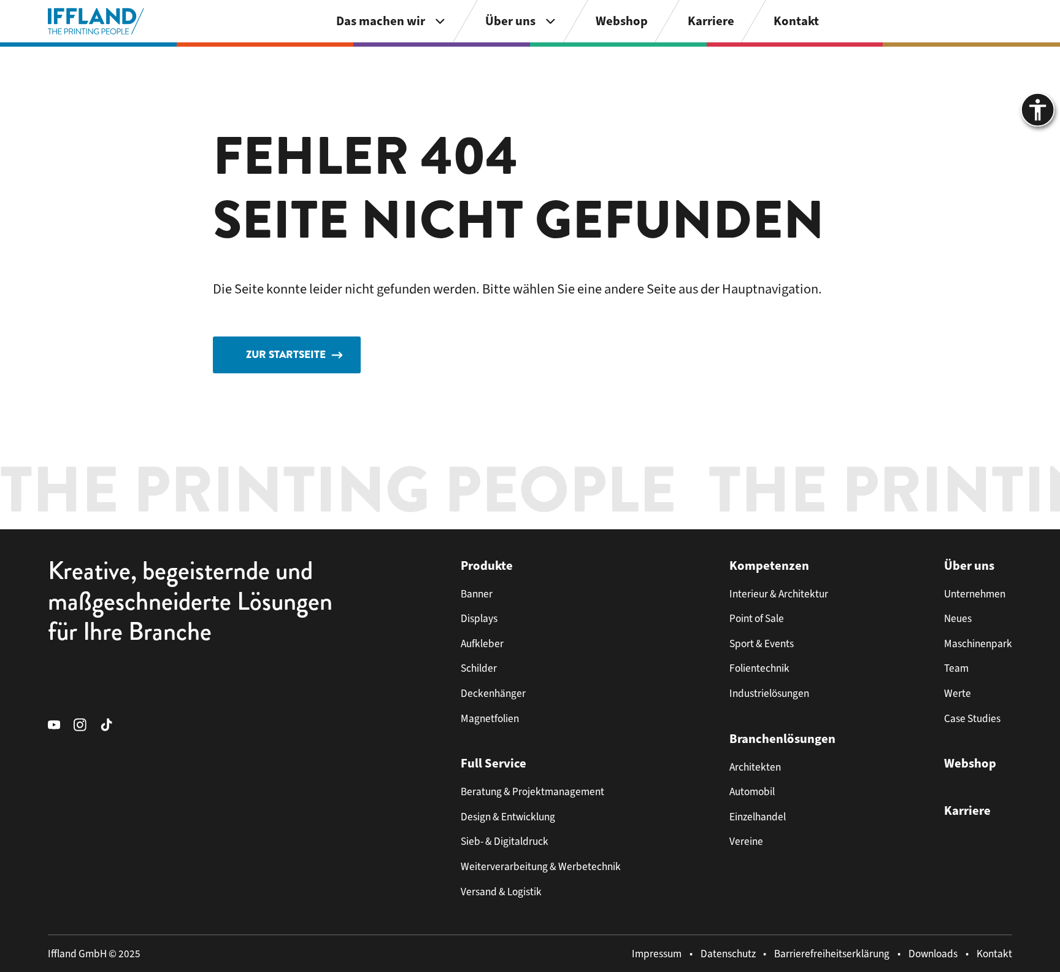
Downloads (933, 953)
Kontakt (994, 953)
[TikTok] (113, 724)
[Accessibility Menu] (1037, 109)
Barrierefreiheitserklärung (831, 953)
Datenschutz (728, 953)
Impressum (657, 953)
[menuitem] (391, 21)
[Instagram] (87, 724)
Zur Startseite (286, 354)
